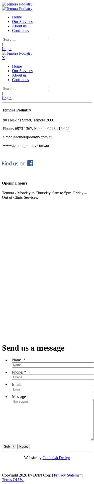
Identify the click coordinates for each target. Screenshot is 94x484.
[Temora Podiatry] (17, 4)
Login (7, 49)
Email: (17, 384)
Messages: (20, 396)
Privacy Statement (68, 475)
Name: (17, 360)
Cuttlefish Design (56, 458)
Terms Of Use (13, 480)
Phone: (17, 372)
